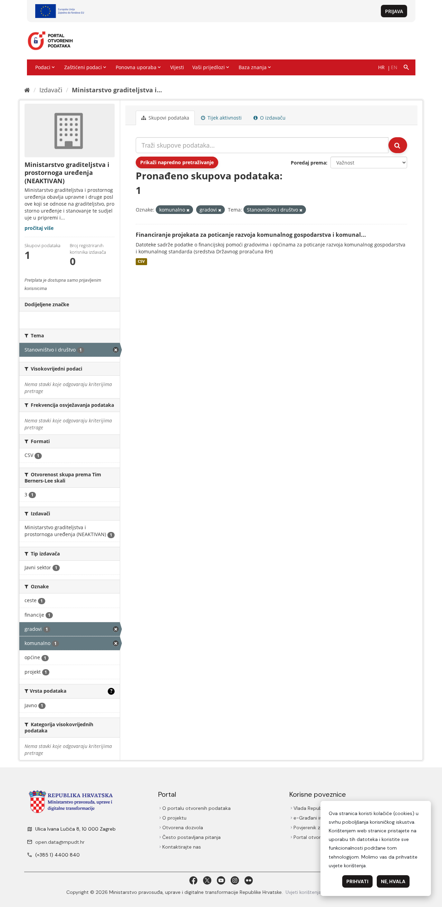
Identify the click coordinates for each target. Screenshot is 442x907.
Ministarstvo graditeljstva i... (117, 90)
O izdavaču (272, 117)
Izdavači (51, 90)
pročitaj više (39, 228)
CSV (141, 261)
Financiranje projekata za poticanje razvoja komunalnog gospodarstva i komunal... (251, 235)
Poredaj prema (308, 162)
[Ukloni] (188, 210)
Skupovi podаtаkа (168, 117)
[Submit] (397, 145)
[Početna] (27, 90)
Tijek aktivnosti (224, 117)
